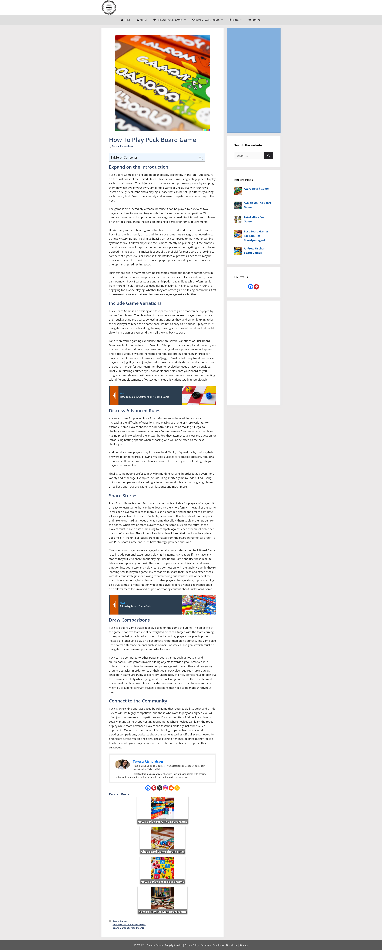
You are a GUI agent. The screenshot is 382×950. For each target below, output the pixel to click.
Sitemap (243, 945)
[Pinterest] (153, 788)
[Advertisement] (253, 80)
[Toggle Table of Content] (198, 157)
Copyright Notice (173, 945)
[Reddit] (171, 788)
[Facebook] (148, 788)
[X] (159, 788)
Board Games (120, 920)
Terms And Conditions (212, 945)
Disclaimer (231, 945)
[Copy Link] (177, 788)
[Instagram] (165, 788)
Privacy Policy (192, 945)
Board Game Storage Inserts (128, 927)
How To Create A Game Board (129, 924)
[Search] (268, 155)
